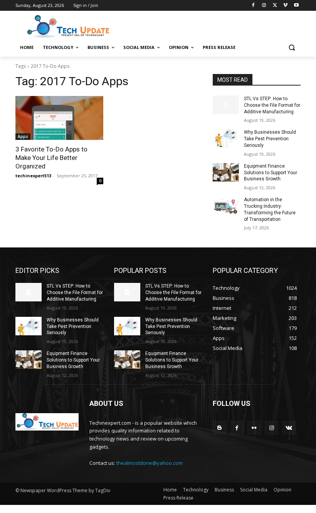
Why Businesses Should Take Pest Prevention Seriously (270, 139)
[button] (291, 48)
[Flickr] (254, 427)
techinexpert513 (33, 175)
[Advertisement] (210, 25)
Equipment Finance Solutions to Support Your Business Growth (270, 172)
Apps (23, 136)
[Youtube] (296, 5)
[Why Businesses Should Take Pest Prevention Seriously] (226, 138)
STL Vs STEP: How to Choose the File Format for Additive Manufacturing (272, 105)
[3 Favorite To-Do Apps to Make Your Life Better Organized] (59, 118)
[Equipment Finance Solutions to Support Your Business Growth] (226, 172)
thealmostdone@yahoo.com (149, 462)
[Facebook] (253, 5)
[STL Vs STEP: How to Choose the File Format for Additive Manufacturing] (226, 105)
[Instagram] (264, 5)
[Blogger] (219, 427)
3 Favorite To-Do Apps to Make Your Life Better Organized (51, 157)
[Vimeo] (285, 5)
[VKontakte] (289, 427)
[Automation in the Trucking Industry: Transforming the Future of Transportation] (226, 206)
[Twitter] (275, 5)
